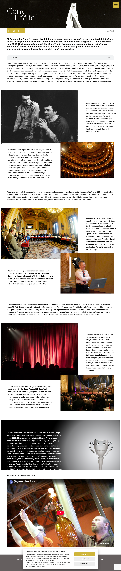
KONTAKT (100, 559)
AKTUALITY (21, 559)
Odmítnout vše (84, 563)
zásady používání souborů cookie (36, 566)
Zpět (110, 31)
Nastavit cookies (85, 559)
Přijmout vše (85, 554)
